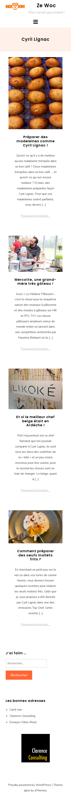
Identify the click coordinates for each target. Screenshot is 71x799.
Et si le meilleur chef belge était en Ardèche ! (35, 420)
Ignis (27, 790)
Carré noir (15, 710)
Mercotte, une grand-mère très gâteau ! (35, 281)
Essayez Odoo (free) (23, 722)
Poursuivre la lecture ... (35, 216)
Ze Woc (46, 5)
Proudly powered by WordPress (29, 785)
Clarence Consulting (22, 716)
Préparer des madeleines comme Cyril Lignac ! (35, 140)
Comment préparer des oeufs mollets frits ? (35, 555)
